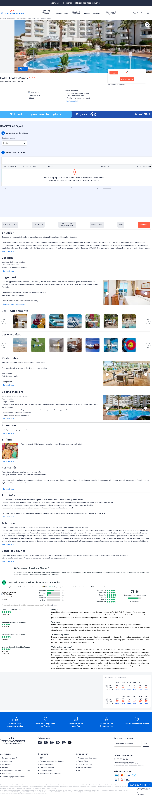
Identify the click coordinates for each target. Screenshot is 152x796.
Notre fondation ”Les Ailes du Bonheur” (16, 770)
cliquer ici (54, 605)
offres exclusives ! (93, 3)
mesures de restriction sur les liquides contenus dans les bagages (63, 527)
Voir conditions (107, 188)
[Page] (40, 742)
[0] (145, 13)
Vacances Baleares (33, 18)
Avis (121, 225)
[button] (126, 293)
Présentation (10, 225)
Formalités (96, 225)
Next (146, 294)
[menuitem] (46, 12)
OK (146, 744)
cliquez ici (44, 793)
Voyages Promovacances (7, 18)
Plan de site (6, 773)
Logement (38, 225)
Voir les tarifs (126, 79)
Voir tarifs (143, 225)
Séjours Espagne (21, 18)
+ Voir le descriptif (71, 101)
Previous (107, 294)
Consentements (46, 770)
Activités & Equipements (67, 225)
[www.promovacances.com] (12, 12)
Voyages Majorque (46, 18)
